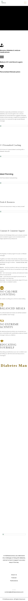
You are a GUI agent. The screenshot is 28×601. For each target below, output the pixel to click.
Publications (14, 581)
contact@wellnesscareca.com (14, 592)
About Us (14, 575)
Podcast (14, 578)
